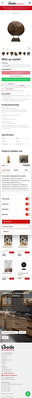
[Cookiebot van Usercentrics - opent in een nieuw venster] (23, 165)
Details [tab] (16, 170)
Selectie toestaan (8, 226)
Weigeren (6, 231)
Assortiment (14, 11)
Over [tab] (26, 170)
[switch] (27, 204)
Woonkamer (21, 11)
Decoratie (4, 13)
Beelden (9, 13)
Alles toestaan (7, 221)
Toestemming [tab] (6, 170)
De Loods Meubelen (6, 11)
